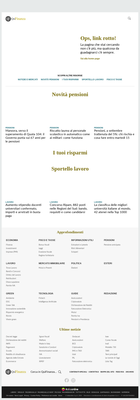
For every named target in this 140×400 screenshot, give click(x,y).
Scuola (9, 351)
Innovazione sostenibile (15, 309)
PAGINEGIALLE (31, 392)
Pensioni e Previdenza (80, 319)
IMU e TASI (77, 351)
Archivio (130, 372)
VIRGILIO (21, 392)
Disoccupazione (12, 282)
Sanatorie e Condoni (47, 347)
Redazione (110, 293)
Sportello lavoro (92, 79)
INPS (8, 344)
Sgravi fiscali (44, 337)
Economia (12, 240)
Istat (74, 354)
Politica (76, 263)
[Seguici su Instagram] (73, 380)
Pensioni (9, 128)
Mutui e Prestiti (45, 268)
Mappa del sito (108, 372)
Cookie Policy (35, 395)
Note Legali (19, 395)
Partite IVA (10, 286)
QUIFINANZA (105, 392)
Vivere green (11, 319)
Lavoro (9, 202)
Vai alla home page (89, 58)
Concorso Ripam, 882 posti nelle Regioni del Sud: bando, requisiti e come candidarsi (68, 208)
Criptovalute (76, 302)
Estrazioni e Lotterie (79, 245)
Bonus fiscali (44, 245)
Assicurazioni (76, 298)
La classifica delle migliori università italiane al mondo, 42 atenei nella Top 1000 (112, 208)
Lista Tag (108, 361)
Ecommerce (11, 361)
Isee (107, 337)
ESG (8, 302)
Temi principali (111, 354)
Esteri (107, 263)
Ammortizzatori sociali (48, 351)
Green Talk (10, 305)
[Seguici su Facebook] (67, 380)
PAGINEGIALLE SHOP (45, 392)
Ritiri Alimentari (77, 248)
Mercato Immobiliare (52, 263)
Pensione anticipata (112, 245)
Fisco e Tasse (46, 240)
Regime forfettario (46, 255)
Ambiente (10, 298)
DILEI (88, 392)
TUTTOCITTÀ (80, 392)
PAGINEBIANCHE (68, 392)
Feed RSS (120, 372)
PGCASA (58, 392)
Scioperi (74, 252)
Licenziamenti (45, 358)
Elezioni (74, 268)
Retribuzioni (11, 279)
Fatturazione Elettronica (81, 309)
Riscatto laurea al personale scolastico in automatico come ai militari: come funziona (70, 134)
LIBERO (13, 392)
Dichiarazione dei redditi (16, 340)
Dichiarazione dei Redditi (81, 305)
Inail (107, 344)
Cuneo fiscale (110, 340)
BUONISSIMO (115, 392)
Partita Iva (75, 316)
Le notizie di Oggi (112, 358)
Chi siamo (9, 395)
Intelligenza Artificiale (47, 302)
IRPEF (41, 361)
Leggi (41, 248)
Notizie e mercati (30, 79)
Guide (74, 293)
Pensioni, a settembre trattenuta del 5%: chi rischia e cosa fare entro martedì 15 (114, 134)
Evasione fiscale (45, 252)
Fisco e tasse (113, 79)
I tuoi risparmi (71, 79)
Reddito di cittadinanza (15, 354)
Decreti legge (11, 337)
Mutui (73, 312)
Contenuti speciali (80, 372)
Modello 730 (110, 347)
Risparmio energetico (15, 312)
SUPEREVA (125, 392)
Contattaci (95, 372)
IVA (40, 354)
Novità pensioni (51, 79)
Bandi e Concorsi (13, 271)
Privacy (26, 395)
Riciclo (8, 316)
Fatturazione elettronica (82, 361)
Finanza (9, 245)
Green (9, 293)
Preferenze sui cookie (49, 395)
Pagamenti (10, 347)
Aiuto (60, 395)
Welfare (42, 340)
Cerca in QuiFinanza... (44, 372)
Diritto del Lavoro (13, 275)
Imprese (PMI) (12, 252)
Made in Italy (44, 344)
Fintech (42, 298)
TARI (107, 351)
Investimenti (11, 248)
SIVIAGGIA (95, 392)
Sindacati (76, 337)
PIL (73, 358)
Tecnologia (46, 293)
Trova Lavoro (11, 268)
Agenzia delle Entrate (15, 358)
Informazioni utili (82, 240)
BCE (74, 344)
